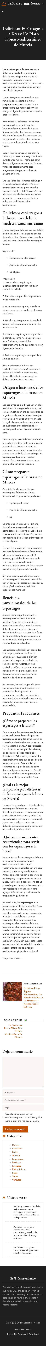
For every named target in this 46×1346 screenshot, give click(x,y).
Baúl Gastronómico (24, 4)
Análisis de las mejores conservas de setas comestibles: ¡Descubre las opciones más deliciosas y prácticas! (25, 1232)
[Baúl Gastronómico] (3, 4)
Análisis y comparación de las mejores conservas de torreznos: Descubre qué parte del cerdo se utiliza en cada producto (27, 1212)
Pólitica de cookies (23, 1329)
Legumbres (17, 1159)
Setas (14, 1173)
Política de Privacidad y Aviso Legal (23, 1334)
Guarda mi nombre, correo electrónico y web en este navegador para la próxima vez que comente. (23, 1117)
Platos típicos (18, 1169)
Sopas (15, 1176)
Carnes (15, 1145)
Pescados (16, 1166)
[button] (43, 4)
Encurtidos (17, 1148)
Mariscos (16, 1162)
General (16, 1155)
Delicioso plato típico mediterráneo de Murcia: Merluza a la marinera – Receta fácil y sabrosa (33, 997)
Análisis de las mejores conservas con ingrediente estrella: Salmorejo (26, 1250)
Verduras (16, 1179)
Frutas (15, 1152)
